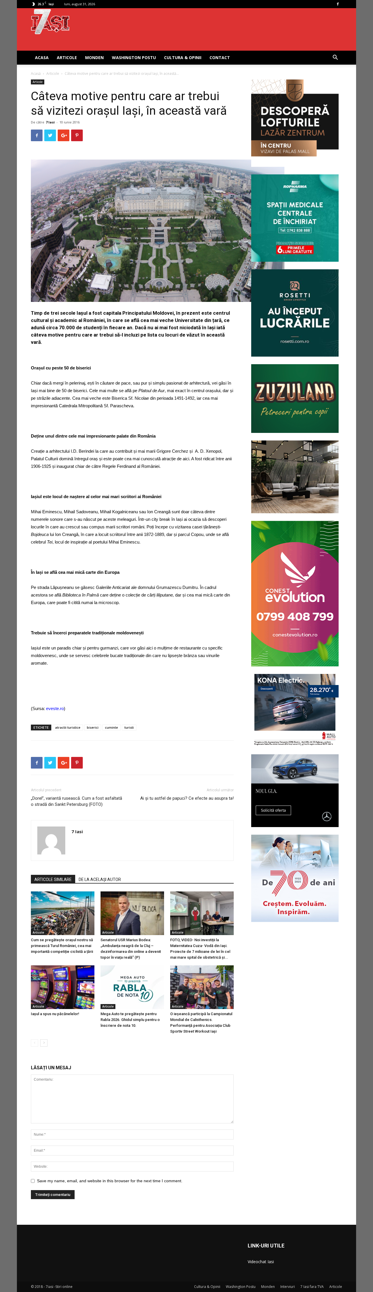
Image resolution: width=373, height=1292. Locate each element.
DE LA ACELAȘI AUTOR (100, 879)
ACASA (42, 57)
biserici (92, 727)
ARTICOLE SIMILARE (53, 879)
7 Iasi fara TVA (312, 1286)
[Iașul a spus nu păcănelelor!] (62, 987)
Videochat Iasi (261, 1261)
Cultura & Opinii (182, 57)
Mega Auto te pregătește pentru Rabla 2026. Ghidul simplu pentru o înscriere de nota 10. (130, 1020)
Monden (94, 57)
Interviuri (287, 1286)
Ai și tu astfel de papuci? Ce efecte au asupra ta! (187, 798)
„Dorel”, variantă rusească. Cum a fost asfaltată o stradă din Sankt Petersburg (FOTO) (76, 801)
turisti (129, 727)
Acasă (36, 73)
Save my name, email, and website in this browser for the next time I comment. (109, 1180)
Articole (67, 57)
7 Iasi (50, 122)
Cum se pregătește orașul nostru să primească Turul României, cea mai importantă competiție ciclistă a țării (62, 946)
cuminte (111, 727)
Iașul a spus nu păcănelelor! (55, 1014)
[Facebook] (337, 4)
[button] (335, 58)
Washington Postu (134, 57)
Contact (220, 57)
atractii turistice (67, 727)
